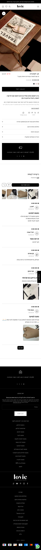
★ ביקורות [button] (39, 277)
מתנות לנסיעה (20, 446)
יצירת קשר (20, 506)
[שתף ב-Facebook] (38, 113)
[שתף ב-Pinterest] (32, 113)
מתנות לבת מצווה (20, 442)
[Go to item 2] (22, 194)
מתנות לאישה (20, 432)
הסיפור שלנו (20, 510)
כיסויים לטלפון (20, 425)
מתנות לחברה (20, 460)
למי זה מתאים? (20, 513)
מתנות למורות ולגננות (20, 439)
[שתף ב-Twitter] (35, 113)
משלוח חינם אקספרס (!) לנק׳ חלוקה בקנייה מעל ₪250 (20, 2)
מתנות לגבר (20, 435)
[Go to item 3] (12, 194)
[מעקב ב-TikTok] (14, 484)
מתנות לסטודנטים (20, 456)
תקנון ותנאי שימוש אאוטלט (20, 524)
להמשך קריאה (35, 108)
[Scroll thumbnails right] (36, 194)
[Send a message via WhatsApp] (37, 546)
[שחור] (34, 84)
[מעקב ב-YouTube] (17, 484)
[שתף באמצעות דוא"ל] (29, 113)
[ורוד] (36, 84)
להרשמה (20, 414)
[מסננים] (9, 185)
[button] (31, 292)
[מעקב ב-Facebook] (27, 484)
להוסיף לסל (20, 89)
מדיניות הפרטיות (17, 402)
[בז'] (38, 84)
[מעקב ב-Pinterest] (20, 484)
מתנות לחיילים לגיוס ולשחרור (20, 453)
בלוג (20, 534)
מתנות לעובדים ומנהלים (20, 449)
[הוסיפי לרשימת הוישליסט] (4, 20)
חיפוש (20, 466)
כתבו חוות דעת (25, 185)
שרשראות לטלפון (20, 428)
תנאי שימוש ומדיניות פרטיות (20, 520)
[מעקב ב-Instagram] (24, 484)
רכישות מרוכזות (20, 531)
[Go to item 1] (33, 194)
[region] (20, 150)
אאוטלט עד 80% (20, 463)
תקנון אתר (20, 517)
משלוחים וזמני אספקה (20, 496)
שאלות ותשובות (20, 503)
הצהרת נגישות (20, 527)
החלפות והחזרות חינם (20, 499)
